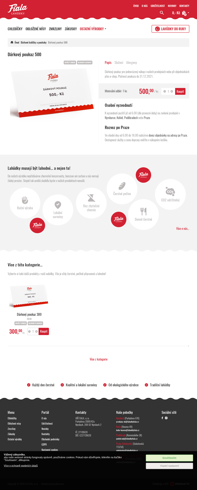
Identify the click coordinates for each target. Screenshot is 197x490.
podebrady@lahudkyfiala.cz (127, 438)
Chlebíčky (15, 29)
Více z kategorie (98, 359)
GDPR (44, 444)
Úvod (136, 6)
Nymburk (120, 418)
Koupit (180, 91)
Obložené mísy (36, 29)
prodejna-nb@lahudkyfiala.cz (127, 421)
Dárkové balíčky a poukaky (33, 42)
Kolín (118, 426)
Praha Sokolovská (124, 443)
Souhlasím (169, 457)
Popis (108, 62)
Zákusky (71, 29)
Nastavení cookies (50, 449)
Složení (119, 62)
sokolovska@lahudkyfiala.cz (127, 450)
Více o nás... (182, 228)
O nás (145, 6)
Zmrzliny (55, 29)
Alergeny (131, 62)
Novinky (172, 6)
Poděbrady (121, 435)
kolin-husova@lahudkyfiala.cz (127, 430)
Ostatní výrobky (92, 29)
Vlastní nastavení (169, 466)
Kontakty (184, 6)
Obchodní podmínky (50, 439)
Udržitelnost (158, 6)
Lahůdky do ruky (173, 29)
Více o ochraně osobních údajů (21, 465)
